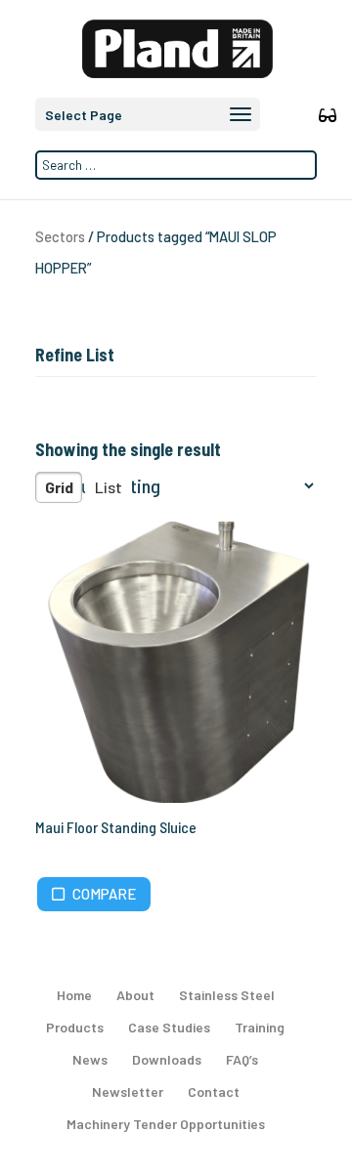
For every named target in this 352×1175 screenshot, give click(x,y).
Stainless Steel (227, 994)
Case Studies (169, 1027)
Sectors (60, 236)
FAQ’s (242, 1059)
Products (75, 1027)
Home (74, 994)
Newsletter (127, 1091)
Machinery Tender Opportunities (165, 1123)
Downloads (166, 1059)
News (90, 1059)
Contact (214, 1091)
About (135, 994)
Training (260, 1027)
